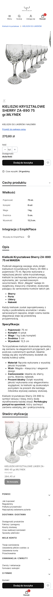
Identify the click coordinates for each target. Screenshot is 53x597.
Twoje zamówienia (10, 545)
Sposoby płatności (10, 533)
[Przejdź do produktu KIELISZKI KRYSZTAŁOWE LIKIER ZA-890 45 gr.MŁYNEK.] (26, 442)
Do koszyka (12, 482)
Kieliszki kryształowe (10, 26)
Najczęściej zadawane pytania (16, 509)
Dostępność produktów (13, 521)
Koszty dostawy (9, 527)
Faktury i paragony (11, 524)
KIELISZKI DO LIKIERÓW (32, 26)
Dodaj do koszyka (23, 162)
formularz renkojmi (10, 568)
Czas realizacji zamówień (13, 530)
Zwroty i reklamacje (11, 565)
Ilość (4, 144)
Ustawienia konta (10, 550)
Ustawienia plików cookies (14, 547)
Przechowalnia (9, 553)
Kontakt (5, 580)
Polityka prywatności (11, 507)
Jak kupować (8, 501)
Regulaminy (7, 504)
